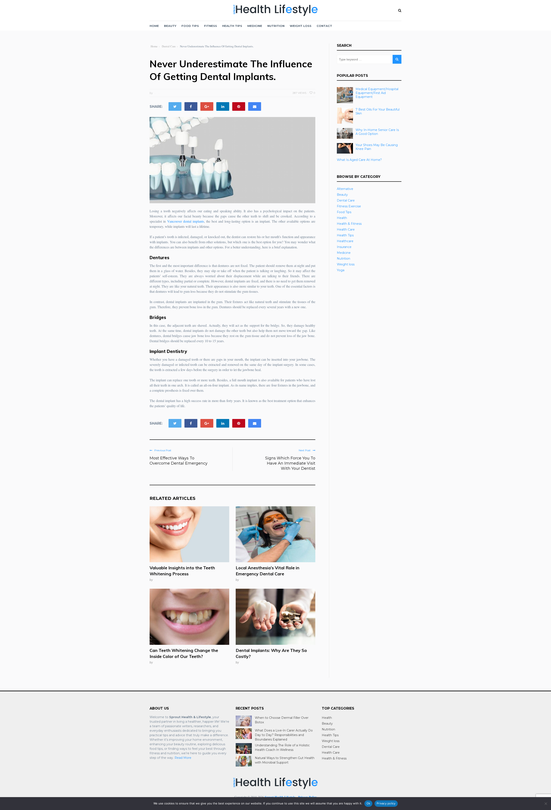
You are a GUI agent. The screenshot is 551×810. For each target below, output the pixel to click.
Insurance (344, 247)
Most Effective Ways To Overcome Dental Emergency (178, 461)
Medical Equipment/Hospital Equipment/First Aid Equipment (377, 93)
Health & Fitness (349, 224)
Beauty (170, 26)
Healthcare (345, 241)
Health (342, 218)
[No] (545, 803)
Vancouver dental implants (185, 221)
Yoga (340, 270)
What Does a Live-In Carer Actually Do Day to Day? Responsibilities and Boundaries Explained (284, 734)
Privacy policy (386, 803)
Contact (324, 26)
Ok (368, 803)
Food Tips (190, 26)
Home (154, 26)
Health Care (346, 229)
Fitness (210, 26)
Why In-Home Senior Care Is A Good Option (377, 132)
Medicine (254, 26)
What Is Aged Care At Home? (359, 160)
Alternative (345, 189)
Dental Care (346, 200)
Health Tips (232, 26)
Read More (183, 758)
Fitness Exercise (349, 206)
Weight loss (300, 26)
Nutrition (276, 26)
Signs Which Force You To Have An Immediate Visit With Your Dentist (290, 463)
